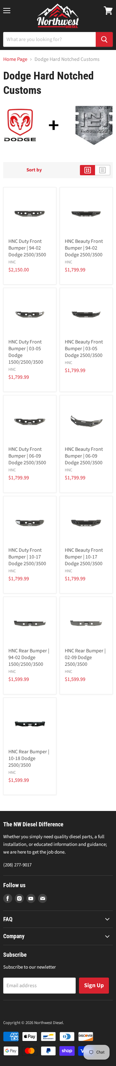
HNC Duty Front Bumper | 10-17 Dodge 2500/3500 (27, 557)
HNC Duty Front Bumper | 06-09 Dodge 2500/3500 (27, 456)
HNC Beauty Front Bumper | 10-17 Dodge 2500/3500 (84, 557)
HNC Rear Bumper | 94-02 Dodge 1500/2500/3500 (28, 657)
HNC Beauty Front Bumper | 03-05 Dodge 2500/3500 (84, 348)
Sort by (34, 170)
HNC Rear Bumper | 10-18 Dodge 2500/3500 (28, 758)
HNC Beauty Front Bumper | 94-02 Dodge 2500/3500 (84, 248)
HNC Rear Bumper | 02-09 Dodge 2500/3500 (85, 657)
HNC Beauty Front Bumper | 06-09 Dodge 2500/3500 (84, 456)
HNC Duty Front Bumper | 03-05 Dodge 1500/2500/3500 (25, 352)
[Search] (104, 39)
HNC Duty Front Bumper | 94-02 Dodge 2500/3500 (27, 248)
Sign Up (94, 985)
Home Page (15, 59)
